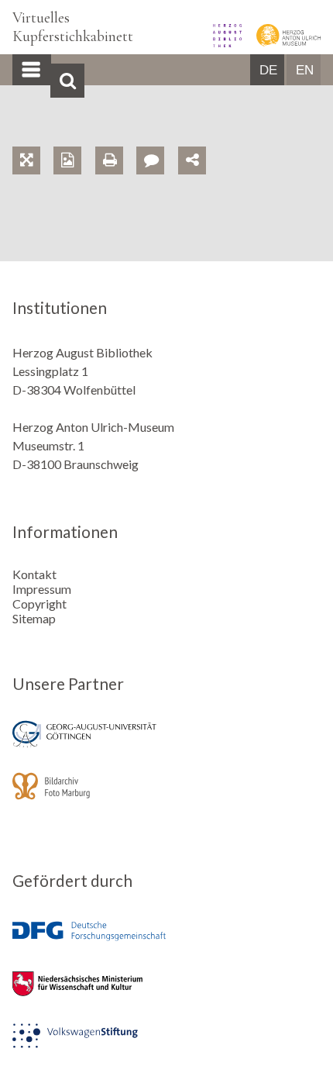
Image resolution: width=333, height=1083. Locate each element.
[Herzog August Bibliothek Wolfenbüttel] (222, 42)
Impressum (41, 588)
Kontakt (34, 574)
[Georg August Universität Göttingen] (166, 745)
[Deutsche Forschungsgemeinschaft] (166, 942)
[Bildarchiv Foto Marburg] (166, 797)
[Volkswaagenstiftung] (166, 1046)
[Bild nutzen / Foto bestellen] (67, 160)
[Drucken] (115, 142)
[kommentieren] (150, 160)
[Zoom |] (32, 142)
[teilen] (192, 160)
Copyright (39, 603)
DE (268, 70)
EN (305, 70)
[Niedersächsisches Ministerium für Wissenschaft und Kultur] (166, 994)
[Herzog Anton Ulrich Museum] (282, 42)
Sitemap (34, 618)
